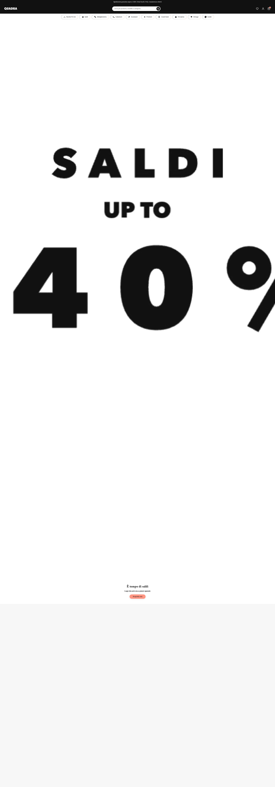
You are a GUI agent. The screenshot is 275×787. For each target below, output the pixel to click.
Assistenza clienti (155, 2)
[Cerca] (158, 9)
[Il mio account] (263, 9)
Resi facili (140, 2)
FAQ (146, 2)
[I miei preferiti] (257, 9)
